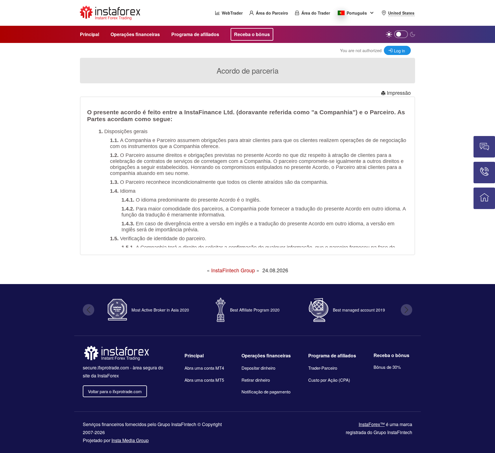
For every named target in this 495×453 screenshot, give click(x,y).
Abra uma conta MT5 (204, 380)
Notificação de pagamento (265, 392)
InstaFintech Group (233, 270)
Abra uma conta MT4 (204, 368)
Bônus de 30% (387, 367)
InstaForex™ (372, 424)
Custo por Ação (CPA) (329, 380)
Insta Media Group (130, 440)
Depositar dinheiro (258, 368)
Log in (399, 51)
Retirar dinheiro (255, 380)
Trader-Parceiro (322, 368)
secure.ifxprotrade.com (106, 367)
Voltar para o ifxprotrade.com (115, 391)
